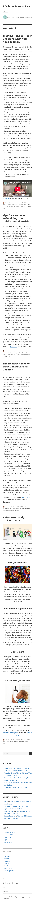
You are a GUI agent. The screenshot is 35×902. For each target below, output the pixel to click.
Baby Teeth (8, 856)
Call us (5, 887)
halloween (21, 741)
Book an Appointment (10, 883)
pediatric (12, 206)
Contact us (6, 198)
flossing (14, 354)
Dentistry (5, 204)
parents (27, 354)
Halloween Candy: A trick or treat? (15, 519)
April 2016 (7, 840)
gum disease (6, 206)
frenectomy (27, 204)
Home (5, 879)
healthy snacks (21, 354)
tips (9, 356)
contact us (13, 346)
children (19, 508)
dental (11, 204)
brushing (14, 352)
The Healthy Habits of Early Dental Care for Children (16, 366)
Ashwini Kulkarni (10, 806)
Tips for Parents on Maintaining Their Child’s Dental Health (16, 218)
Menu (5, 11)
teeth (18, 510)
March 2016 (8, 842)
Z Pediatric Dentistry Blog (16, 6)
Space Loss (8, 868)
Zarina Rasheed (9, 202)
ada (10, 352)
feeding (21, 204)
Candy (28, 739)
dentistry (15, 204)
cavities (19, 352)
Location (5, 891)
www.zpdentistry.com (10, 733)
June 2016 (7, 837)
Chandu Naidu (9, 811)
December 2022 (9, 832)
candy (11, 741)
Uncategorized (7, 508)
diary (6, 801)
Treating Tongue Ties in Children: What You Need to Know (17, 38)
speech (18, 206)
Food (6, 866)
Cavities (7, 861)
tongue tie (23, 206)
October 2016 (8, 835)
